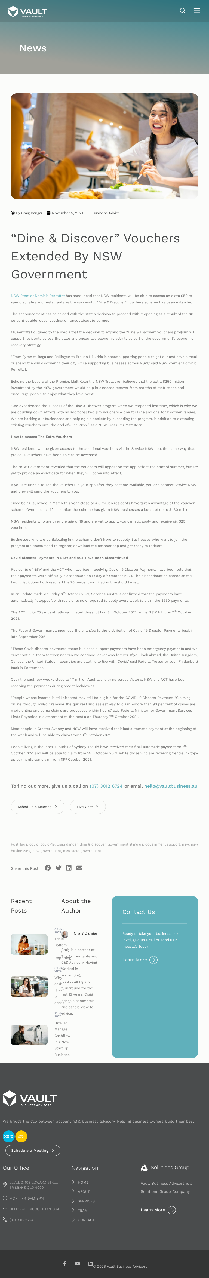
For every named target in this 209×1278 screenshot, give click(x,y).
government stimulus (125, 844)
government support (162, 844)
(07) (95, 786)
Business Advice (106, 213)
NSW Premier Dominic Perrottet (38, 296)
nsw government (46, 851)
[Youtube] (77, 1263)
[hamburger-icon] (197, 11)
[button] (182, 11)
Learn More (134, 959)
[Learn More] (153, 960)
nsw (185, 844)
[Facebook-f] (64, 1263)
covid (33, 844)
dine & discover (93, 844)
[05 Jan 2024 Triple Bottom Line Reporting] (29, 944)
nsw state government (82, 851)
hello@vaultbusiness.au (171, 786)
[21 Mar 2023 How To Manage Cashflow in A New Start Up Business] (29, 1035)
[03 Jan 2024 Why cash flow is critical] (29, 986)
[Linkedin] (90, 1263)
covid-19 (48, 844)
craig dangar (67, 844)
